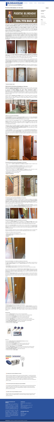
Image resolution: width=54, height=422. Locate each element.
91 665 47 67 (25, 406)
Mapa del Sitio (22, 415)
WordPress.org (43, 24)
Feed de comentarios (44, 23)
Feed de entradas (43, 22)
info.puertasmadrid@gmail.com (25, 408)
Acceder (42, 20)
